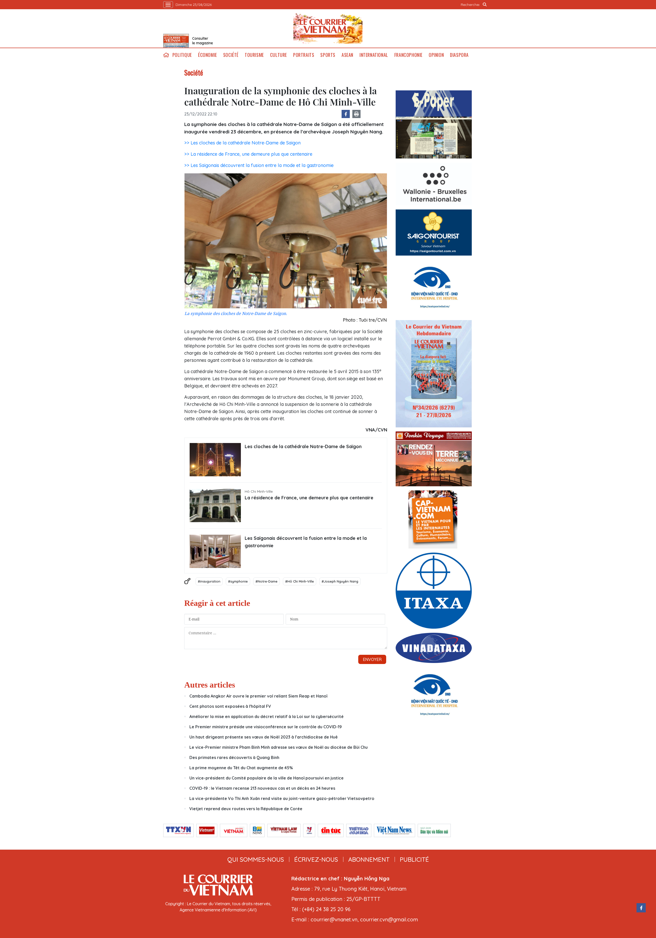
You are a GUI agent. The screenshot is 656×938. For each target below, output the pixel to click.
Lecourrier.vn (328, 28)
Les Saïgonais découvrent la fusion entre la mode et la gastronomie (306, 542)
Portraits (303, 55)
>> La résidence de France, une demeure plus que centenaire (248, 154)
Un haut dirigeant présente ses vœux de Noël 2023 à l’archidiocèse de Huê (263, 737)
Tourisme (254, 55)
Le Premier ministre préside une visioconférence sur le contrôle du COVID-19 (265, 726)
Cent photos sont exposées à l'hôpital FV (230, 706)
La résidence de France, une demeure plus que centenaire (309, 498)
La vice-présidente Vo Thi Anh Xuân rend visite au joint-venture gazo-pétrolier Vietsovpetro (281, 798)
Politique (182, 55)
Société (231, 55)
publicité (414, 859)
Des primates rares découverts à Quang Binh (234, 757)
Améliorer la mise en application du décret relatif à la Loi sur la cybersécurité (266, 716)
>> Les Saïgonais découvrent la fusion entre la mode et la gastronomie (259, 165)
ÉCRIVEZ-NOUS (316, 859)
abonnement (368, 859)
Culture (278, 55)
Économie (207, 55)
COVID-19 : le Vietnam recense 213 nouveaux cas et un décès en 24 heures (262, 788)
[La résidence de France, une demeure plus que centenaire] (215, 505)
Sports (327, 55)
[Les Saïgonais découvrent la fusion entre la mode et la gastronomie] (215, 551)
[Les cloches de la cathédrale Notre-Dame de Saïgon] (215, 459)
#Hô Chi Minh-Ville (299, 581)
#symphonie (238, 581)
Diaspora (459, 55)
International (374, 55)
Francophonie (408, 55)
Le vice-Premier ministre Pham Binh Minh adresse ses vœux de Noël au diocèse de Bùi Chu (278, 747)
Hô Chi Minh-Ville (259, 491)
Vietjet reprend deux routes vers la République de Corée (245, 808)
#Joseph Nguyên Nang (340, 581)
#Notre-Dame (266, 581)
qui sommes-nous (255, 859)
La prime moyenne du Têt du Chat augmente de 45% (241, 767)
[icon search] (485, 4)
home (166, 55)
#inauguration (209, 581)
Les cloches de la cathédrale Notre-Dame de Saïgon (303, 446)
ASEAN (347, 55)
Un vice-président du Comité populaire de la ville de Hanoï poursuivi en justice (266, 778)
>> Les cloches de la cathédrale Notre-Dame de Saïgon (242, 143)
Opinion (436, 55)
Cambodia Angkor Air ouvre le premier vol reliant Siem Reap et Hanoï (258, 696)
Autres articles (209, 684)
